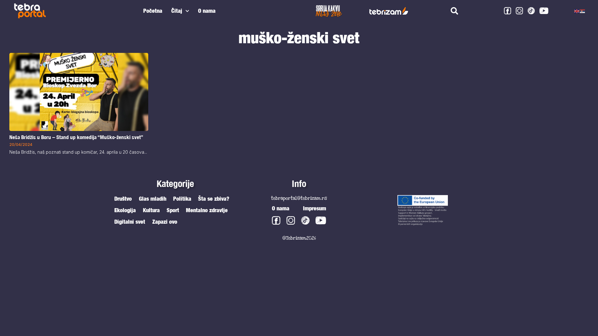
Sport (173, 210)
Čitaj (176, 10)
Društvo (123, 198)
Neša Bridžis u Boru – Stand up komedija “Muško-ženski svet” (76, 137)
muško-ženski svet (299, 37)
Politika (182, 198)
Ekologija (125, 210)
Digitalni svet (129, 221)
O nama (207, 10)
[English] (577, 11)
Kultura (151, 210)
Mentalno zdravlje (207, 210)
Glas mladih (152, 198)
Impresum (314, 208)
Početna (152, 10)
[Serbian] (583, 11)
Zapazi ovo (164, 221)
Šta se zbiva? (213, 198)
